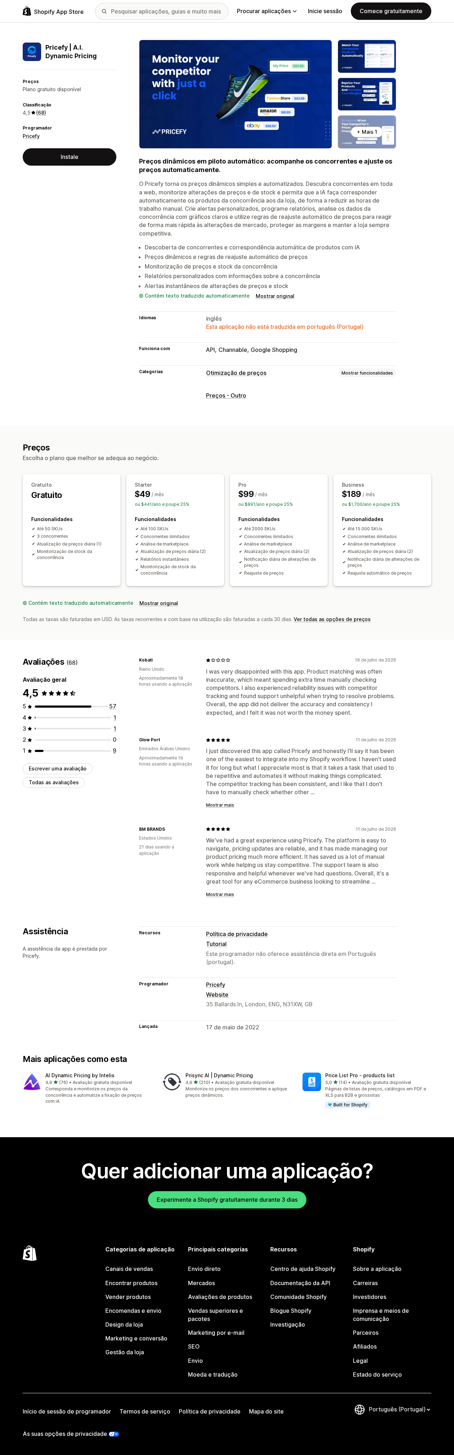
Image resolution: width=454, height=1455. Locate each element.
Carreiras (365, 1283)
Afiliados (365, 1346)
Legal (360, 1360)
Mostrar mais (220, 805)
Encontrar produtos (131, 1283)
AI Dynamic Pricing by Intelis (80, 1075)
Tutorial (216, 943)
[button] (87, 1089)
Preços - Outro (226, 395)
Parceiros (365, 1332)
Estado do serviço (377, 1374)
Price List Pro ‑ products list (360, 1075)
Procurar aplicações (264, 11)
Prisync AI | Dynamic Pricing (219, 1075)
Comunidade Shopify (298, 1296)
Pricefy (31, 136)
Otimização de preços (236, 372)
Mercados (201, 1283)
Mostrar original (275, 296)
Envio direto (204, 1268)
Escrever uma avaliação (58, 768)
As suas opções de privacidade (65, 1433)
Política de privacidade (237, 933)
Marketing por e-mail (216, 1332)
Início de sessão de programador (67, 1411)
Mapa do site (266, 1411)
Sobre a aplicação (377, 1268)
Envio (195, 1360)
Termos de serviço (145, 1411)
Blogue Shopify (290, 1310)
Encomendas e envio (133, 1310)
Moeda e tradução (213, 1374)
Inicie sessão (325, 11)
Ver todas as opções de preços (332, 619)
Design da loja (124, 1324)
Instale (69, 156)
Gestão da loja (124, 1352)
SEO (194, 1346)
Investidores (369, 1296)
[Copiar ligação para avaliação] (157, 660)
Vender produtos (128, 1296)
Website (217, 994)
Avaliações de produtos (220, 1296)
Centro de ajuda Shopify (303, 1268)
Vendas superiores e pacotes (215, 1314)
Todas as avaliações (54, 782)
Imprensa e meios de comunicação (381, 1314)
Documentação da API (300, 1283)
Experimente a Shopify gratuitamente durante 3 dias (227, 1199)
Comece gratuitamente (391, 11)
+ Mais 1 (367, 132)
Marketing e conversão (136, 1338)
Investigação (287, 1324)
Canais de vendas (129, 1268)
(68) (41, 113)
